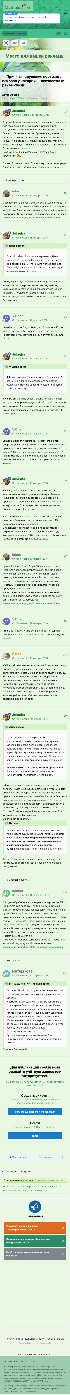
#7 (65, 480)
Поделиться (18, 1157)
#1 (66, 112)
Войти (35, 1135)
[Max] (6, 43)
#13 (65, 972)
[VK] (14, 43)
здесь (27, 148)
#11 (65, 716)
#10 (65, 655)
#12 (65, 892)
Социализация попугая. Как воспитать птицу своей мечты (29, 1241)
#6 (65, 430)
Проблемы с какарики (37, 98)
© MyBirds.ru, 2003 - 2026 (19, 1361)
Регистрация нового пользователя (35, 1111)
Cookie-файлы (56, 1338)
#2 (65, 192)
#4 (65, 317)
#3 (65, 234)
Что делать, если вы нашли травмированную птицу (22, 1227)
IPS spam (23, 1354)
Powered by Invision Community (35, 1343)
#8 (65, 556)
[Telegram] (23, 43)
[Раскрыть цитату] (7, 245)
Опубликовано (30, 114)
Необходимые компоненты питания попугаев (27, 1254)
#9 (65, 620)
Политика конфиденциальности (24, 1338)
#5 (65, 355)
